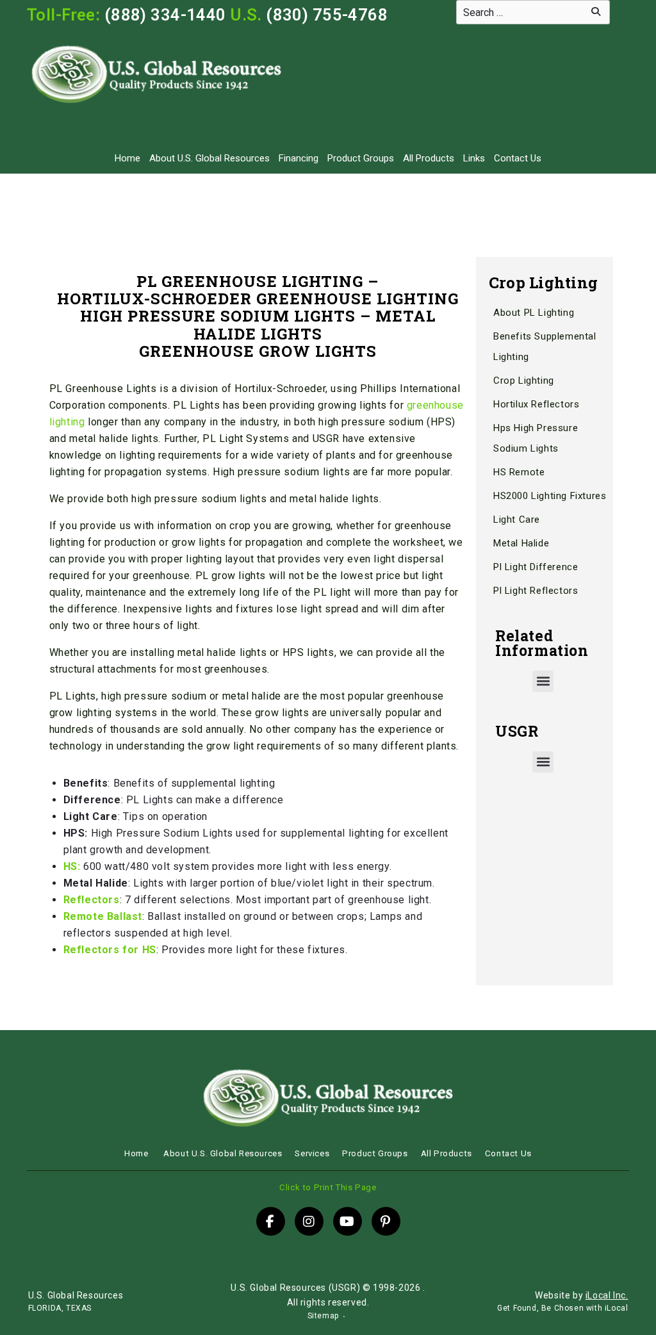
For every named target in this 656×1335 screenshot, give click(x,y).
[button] (543, 681)
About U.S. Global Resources (209, 158)
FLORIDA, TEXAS (60, 1308)
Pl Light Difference (535, 567)
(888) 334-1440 (165, 14)
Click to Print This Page (327, 1187)
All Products (428, 158)
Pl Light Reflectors (535, 590)
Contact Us (517, 158)
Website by (581, 1295)
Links (474, 158)
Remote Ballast (102, 916)
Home (127, 158)
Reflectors (91, 900)
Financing (298, 158)
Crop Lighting (523, 380)
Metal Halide (521, 543)
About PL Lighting (533, 312)
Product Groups (360, 158)
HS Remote (519, 472)
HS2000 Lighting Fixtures (549, 496)
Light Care (516, 519)
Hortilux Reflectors (536, 404)
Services (312, 1153)
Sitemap (323, 1315)
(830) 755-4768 (327, 14)
